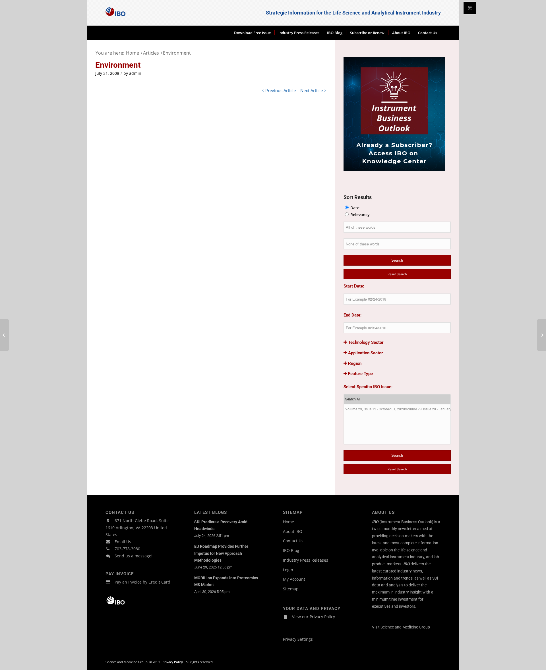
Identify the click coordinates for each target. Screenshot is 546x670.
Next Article (311, 90)
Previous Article (280, 90)
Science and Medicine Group (405, 627)
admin (135, 73)
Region (354, 363)
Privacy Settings (298, 639)
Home (288, 521)
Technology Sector (365, 342)
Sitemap (291, 589)
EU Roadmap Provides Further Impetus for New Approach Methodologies (221, 553)
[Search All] (397, 399)
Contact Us (293, 540)
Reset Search (397, 274)
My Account (294, 579)
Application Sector (365, 352)
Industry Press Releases (305, 560)
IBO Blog (291, 550)
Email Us (123, 541)
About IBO (292, 531)
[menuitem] (252, 33)
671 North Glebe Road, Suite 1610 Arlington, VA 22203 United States (137, 527)
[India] (4, 335)
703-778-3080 (127, 548)
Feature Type (360, 373)
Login (288, 569)
